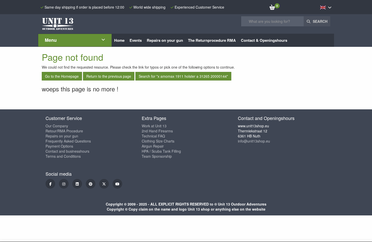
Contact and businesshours (67, 151)
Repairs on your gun (62, 135)
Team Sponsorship (157, 156)
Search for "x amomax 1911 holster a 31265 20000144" (183, 76)
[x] (104, 184)
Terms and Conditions (63, 156)
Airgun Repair (153, 146)
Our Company (57, 125)
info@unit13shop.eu (254, 141)
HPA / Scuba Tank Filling (161, 151)
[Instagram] (64, 184)
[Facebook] (50, 184)
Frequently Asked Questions (68, 141)
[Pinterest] (90, 184)
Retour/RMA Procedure (64, 130)
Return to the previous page (108, 76)
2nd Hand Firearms (157, 130)
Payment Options (59, 146)
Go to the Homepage (62, 76)
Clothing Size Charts (158, 141)
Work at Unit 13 (154, 125)
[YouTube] (117, 184)
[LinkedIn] (77, 184)
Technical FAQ (153, 135)
